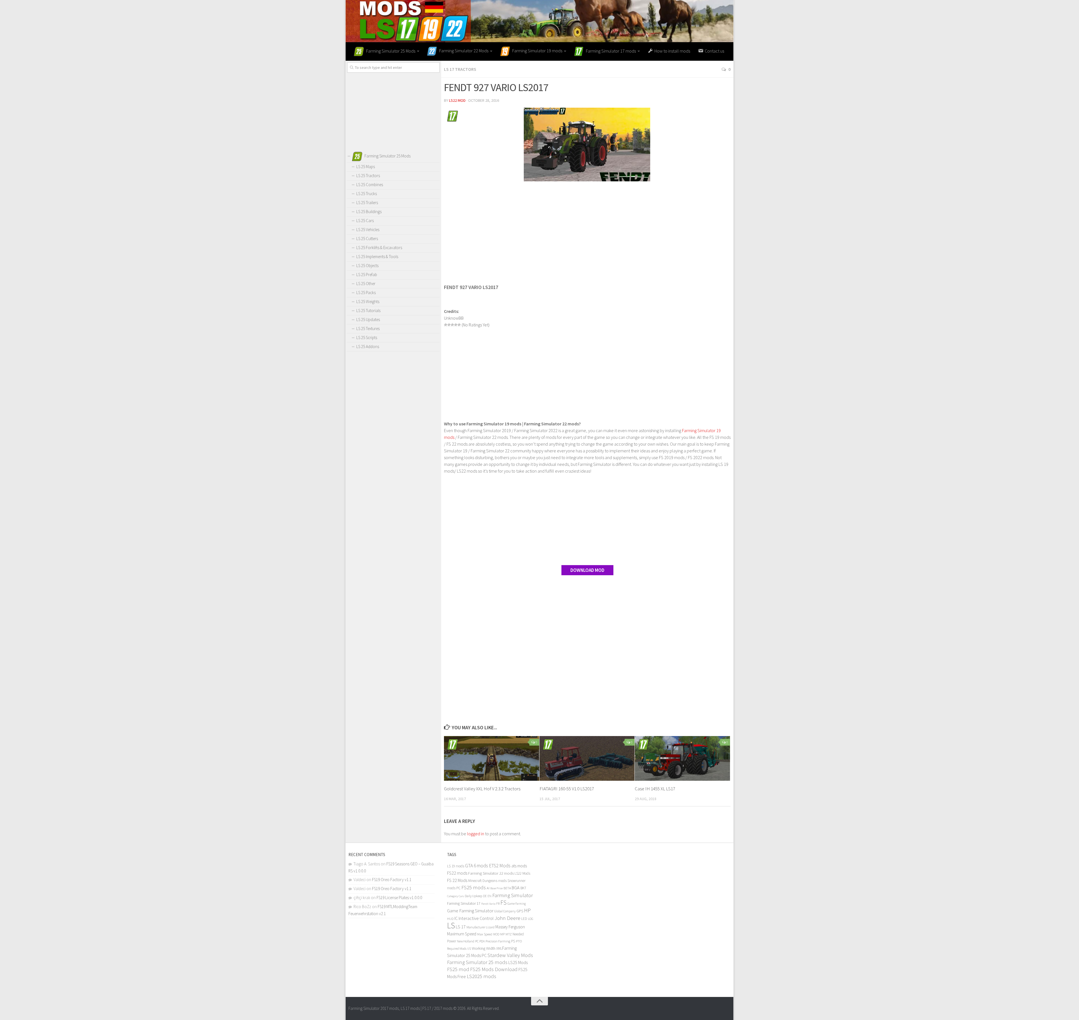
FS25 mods (473, 887)
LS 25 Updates (368, 319)
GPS (519, 911)
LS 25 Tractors (368, 175)
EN (489, 896)
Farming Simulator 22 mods (491, 873)
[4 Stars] (455, 324)
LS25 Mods (518, 962)
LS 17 (461, 926)
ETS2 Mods (500, 866)
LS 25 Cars (365, 220)
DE (485, 896)
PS (513, 941)
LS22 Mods (522, 873)
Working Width (483, 948)
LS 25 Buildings (369, 211)
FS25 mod (458, 969)
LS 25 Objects (367, 265)
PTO (519, 941)
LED (524, 918)
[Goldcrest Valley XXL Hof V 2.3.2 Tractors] (491, 758)
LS (451, 925)
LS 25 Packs (366, 292)
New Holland (465, 941)
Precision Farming (498, 941)
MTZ (509, 934)
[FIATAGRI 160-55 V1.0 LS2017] (587, 758)
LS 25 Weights (367, 301)
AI (488, 888)
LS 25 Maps (365, 166)
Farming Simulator (512, 895)
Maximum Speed (461, 933)
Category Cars (455, 896)
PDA (482, 941)
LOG (530, 919)
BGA (516, 887)
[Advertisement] (587, 229)
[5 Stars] (459, 324)
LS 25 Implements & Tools (377, 256)
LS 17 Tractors (460, 69)
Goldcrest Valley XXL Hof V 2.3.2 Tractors (482, 789)
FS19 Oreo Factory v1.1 (391, 879)
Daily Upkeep (473, 896)
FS (503, 902)
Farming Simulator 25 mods (477, 962)
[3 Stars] (452, 324)
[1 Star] (445, 324)
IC (456, 918)
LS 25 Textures (368, 328)
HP (527, 910)
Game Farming (516, 904)
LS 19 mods (455, 866)
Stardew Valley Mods (510, 955)
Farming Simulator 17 (463, 903)
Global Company (505, 911)
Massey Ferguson (510, 926)
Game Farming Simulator (470, 911)
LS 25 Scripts (366, 337)
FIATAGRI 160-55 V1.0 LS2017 (567, 789)
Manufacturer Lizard (480, 927)
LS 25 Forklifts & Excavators (379, 247)
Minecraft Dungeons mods (487, 880)
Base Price (496, 888)
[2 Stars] (449, 324)
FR (498, 903)
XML (499, 948)
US (469, 949)
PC (477, 941)
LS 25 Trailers (367, 202)
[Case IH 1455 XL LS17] (682, 758)
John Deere (507, 918)
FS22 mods (457, 873)
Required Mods (456, 948)
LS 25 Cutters (367, 238)
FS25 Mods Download (494, 969)
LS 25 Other (365, 283)
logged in (475, 833)
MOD (496, 934)
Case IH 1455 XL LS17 (655, 789)
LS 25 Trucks (366, 193)
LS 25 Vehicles (367, 229)
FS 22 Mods (457, 880)
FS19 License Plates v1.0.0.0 (399, 897)
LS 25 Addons (367, 346)
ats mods (519, 865)
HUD (450, 919)
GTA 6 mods (476, 866)
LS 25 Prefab (366, 274)
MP (502, 934)
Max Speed (484, 934)
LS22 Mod (457, 100)
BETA (507, 888)
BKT (523, 888)
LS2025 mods (481, 976)
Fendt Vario (488, 904)
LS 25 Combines (369, 184)
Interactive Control (476, 918)
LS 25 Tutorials (368, 310)
